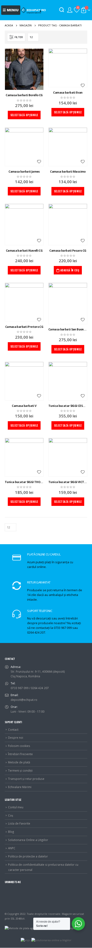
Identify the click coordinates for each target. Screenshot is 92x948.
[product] (24, 69)
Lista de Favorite (19, 823)
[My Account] (69, 10)
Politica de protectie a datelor (28, 856)
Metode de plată (19, 762)
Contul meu (15, 807)
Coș (10, 815)
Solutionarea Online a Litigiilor (28, 840)
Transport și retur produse (26, 779)
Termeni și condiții (20, 770)
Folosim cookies (19, 746)
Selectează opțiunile (24, 115)
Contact (13, 729)
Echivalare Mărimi (19, 787)
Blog (11, 831)
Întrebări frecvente (20, 754)
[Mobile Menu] (10, 10)
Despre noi (15, 737)
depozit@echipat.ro (24, 700)
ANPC (11, 848)
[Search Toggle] (61, 10)
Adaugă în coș (69, 270)
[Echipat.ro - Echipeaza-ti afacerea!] (33, 10)
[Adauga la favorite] (39, 85)
